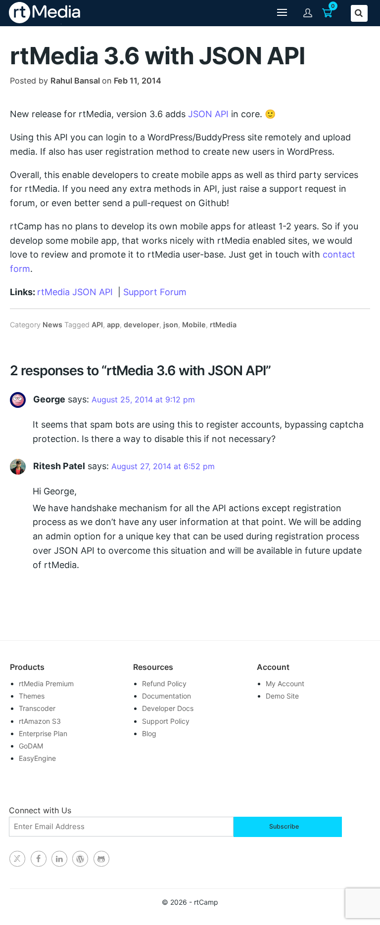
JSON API (208, 114)
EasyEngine (37, 758)
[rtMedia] (101, 859)
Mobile (194, 324)
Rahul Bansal (75, 81)
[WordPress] (80, 859)
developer (141, 324)
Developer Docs (167, 708)
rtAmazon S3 (40, 721)
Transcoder (37, 708)
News (52, 324)
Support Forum (155, 292)
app (113, 324)
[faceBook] (39, 859)
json (170, 324)
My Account (285, 683)
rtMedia (223, 324)
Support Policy (166, 721)
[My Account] (308, 12)
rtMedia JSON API (75, 292)
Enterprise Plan (43, 733)
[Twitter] (17, 859)
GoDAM (31, 746)
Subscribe (284, 826)
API (97, 324)
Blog (149, 733)
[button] (282, 13)
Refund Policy (164, 683)
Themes (32, 696)
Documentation (166, 696)
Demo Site (282, 696)
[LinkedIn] (59, 859)
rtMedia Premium (46, 683)
